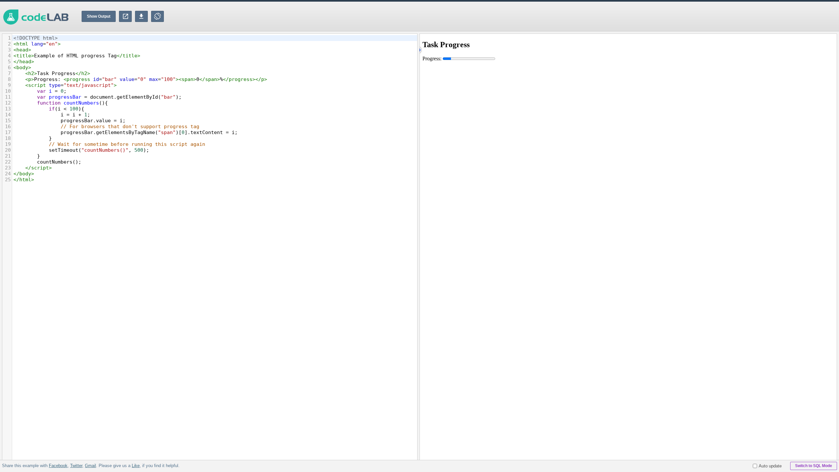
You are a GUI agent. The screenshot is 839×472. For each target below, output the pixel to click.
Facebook (58, 465)
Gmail (90, 465)
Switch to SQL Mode (813, 465)
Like (136, 465)
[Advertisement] (719, 16)
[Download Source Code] (141, 16)
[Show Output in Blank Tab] (125, 16)
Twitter (76, 465)
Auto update (770, 465)
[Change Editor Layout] (157, 16)
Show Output (98, 16)
